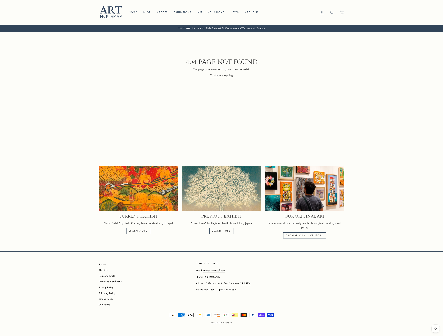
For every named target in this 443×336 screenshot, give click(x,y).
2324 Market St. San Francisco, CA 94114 (228, 283)
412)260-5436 (212, 277)
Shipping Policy (107, 293)
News (235, 12)
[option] (221, 28)
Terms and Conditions (110, 281)
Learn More (221, 230)
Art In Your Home (211, 12)
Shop (147, 12)
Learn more (138, 230)
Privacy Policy (106, 287)
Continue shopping (221, 75)
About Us (103, 270)
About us (252, 12)
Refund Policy (106, 299)
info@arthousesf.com (214, 270)
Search (102, 264)
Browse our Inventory (304, 235)
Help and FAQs (107, 276)
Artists (162, 12)
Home (133, 12)
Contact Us (104, 304)
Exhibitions (182, 12)
